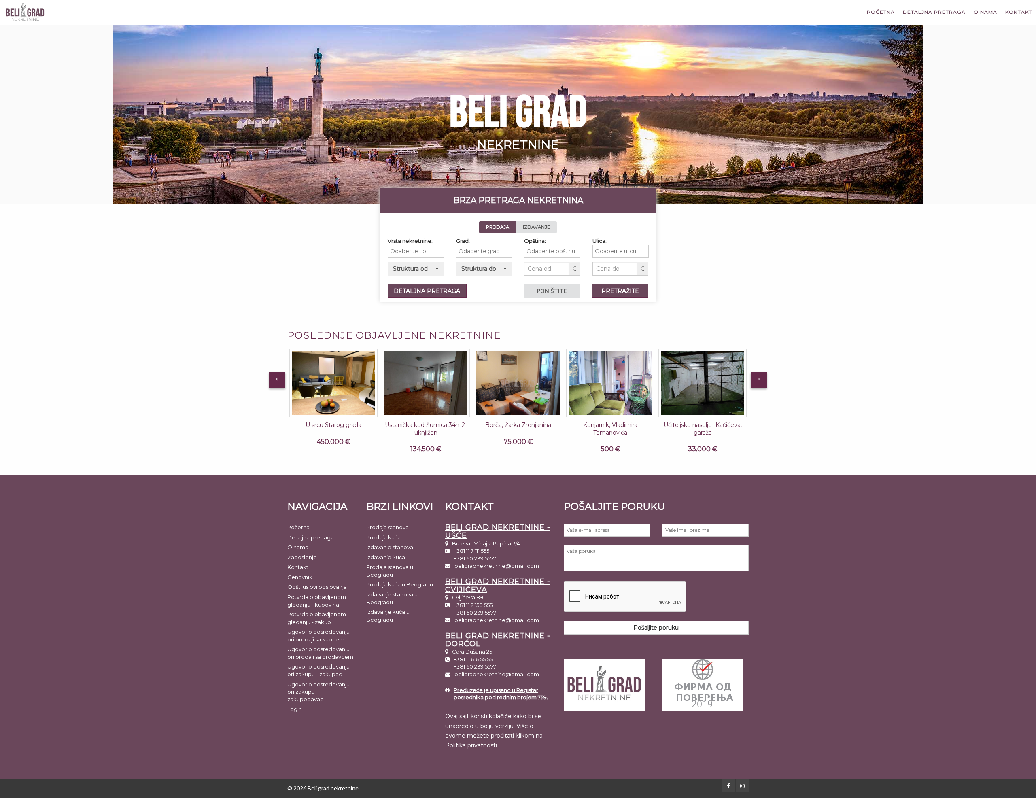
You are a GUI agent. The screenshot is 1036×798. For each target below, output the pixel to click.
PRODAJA (497, 227)
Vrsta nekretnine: (410, 241)
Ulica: (599, 241)
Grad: (463, 241)
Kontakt (1018, 12)
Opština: (535, 241)
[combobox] (416, 251)
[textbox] (418, 251)
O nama (985, 12)
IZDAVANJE (536, 227)
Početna (881, 12)
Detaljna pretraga (934, 12)
